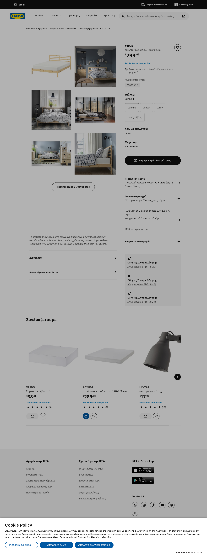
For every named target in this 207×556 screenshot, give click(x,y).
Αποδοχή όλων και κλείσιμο (94, 545)
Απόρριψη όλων (56, 545)
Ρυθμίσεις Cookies (20, 545)
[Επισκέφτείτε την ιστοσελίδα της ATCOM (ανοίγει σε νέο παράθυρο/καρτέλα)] (189, 552)
